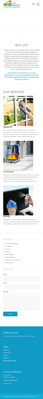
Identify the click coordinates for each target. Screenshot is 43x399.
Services (6, 358)
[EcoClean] (17, 4)
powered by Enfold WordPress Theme (26, 396)
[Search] (32, 4)
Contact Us (7, 353)
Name (5, 274)
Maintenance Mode (9, 361)
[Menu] (37, 4)
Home (5, 355)
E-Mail (5, 283)
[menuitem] (32, 4)
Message (6, 292)
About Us (6, 350)
